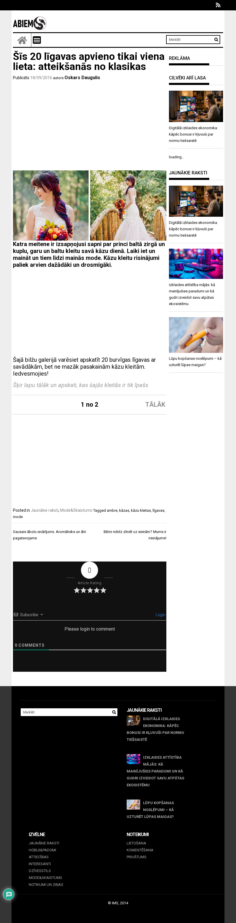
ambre (112, 510)
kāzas (124, 510)
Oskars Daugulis (82, 77)
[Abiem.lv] (22, 40)
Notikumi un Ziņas (46, 884)
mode (18, 517)
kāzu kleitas (141, 510)
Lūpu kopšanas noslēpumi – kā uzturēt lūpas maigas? (150, 810)
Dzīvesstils (40, 871)
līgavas (158, 510)
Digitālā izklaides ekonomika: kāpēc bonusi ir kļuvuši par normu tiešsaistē (155, 729)
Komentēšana (140, 850)
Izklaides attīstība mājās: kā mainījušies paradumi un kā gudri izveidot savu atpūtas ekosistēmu (155, 771)
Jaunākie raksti (44, 510)
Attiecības (39, 857)
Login (160, 614)
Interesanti (40, 864)
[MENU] (37, 40)
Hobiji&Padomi (42, 850)
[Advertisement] (89, 127)
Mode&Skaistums (76, 510)
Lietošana (136, 843)
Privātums (136, 857)
